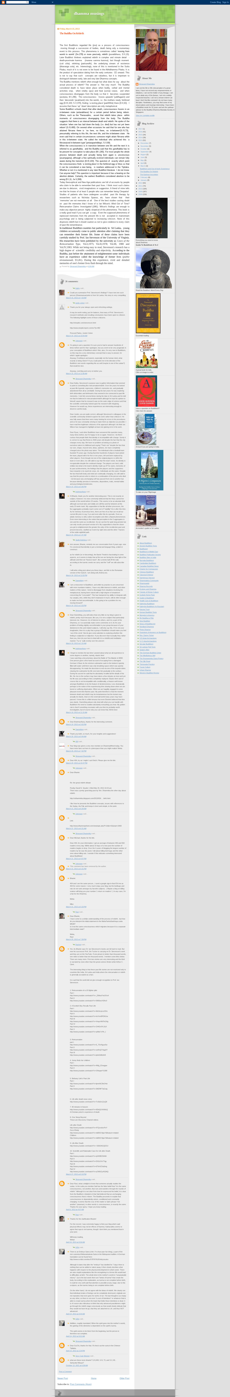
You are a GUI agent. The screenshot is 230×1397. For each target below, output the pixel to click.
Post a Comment (65, 1371)
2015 (140, 135)
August (143, 154)
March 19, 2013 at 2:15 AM (76, 643)
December (145, 143)
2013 (140, 140)
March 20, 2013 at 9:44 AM (76, 736)
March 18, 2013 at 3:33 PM (76, 605)
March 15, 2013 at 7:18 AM (76, 298)
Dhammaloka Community (149, 580)
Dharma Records (146, 586)
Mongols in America (147, 615)
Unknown (79, 341)
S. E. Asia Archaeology (148, 641)
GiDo (77, 1247)
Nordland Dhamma (147, 627)
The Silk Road (145, 661)
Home (93, 1378)
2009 (140, 191)
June (143, 157)
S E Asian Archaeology (148, 638)
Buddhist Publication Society (150, 555)
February (144, 177)
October (144, 149)
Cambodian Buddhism (148, 563)
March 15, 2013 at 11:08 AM (76, 373)
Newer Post (62, 1378)
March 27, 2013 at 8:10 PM (76, 1174)
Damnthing (79, 580)
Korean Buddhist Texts (148, 612)
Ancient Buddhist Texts (148, 546)
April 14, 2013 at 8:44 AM (75, 1314)
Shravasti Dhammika (83, 379)
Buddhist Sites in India (148, 557)
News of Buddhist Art (147, 624)
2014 (140, 137)
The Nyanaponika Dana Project (151, 658)
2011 (140, 186)
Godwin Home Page (147, 595)
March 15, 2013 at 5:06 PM (76, 487)
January (144, 180)
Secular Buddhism (146, 644)
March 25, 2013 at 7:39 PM (76, 939)
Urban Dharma (145, 670)
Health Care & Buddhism (149, 601)
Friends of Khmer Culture (149, 592)
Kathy (77, 288)
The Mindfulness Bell (147, 655)
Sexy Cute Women (82, 1356)
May (142, 160)
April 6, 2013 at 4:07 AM (75, 1209)
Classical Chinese (146, 575)
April (142, 163)
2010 (140, 189)
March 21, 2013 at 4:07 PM (76, 859)
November (145, 146)
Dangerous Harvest (147, 578)
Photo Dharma (145, 630)
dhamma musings (89, 13)
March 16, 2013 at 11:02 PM (76, 575)
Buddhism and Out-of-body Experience (155, 169)
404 (76, 741)
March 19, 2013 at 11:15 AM (76, 712)
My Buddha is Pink (147, 618)
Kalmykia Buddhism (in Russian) (152, 606)
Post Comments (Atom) (81, 1384)
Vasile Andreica (81, 540)
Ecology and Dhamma (148, 589)
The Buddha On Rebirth (149, 171)
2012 (140, 183)
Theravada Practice (147, 664)
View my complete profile (145, 115)
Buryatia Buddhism (147, 560)
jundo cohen (80, 303)
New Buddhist (145, 621)
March (143, 166)
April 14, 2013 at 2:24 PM (75, 1351)
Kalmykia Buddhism (147, 604)
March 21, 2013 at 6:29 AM (76, 809)
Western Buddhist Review (149, 673)
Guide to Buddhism (147, 598)
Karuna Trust (145, 609)
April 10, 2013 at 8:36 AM (75, 1242)
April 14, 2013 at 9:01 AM (75, 1336)
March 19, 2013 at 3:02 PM (76, 724)
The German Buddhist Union (150, 653)
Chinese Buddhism (147, 572)
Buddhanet (144, 549)
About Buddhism (146, 543)
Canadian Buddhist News (149, 566)
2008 (140, 194)
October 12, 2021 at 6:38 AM (77, 1365)
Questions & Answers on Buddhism (153, 632)
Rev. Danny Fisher (147, 635)
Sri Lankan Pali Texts (148, 647)
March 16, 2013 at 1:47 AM (76, 535)
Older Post (124, 1378)
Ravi (77, 912)
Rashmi (78, 944)
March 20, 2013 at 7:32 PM (76, 751)
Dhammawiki (144, 583)
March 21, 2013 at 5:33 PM (76, 907)
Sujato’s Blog (144, 650)
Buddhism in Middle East (149, 552)
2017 (140, 129)
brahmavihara (80, 492)
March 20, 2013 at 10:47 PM (76, 763)
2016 (140, 132)
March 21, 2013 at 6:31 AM (76, 828)
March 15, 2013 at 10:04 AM (76, 336)
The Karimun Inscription (149, 174)
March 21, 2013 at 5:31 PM (76, 869)
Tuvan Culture (145, 667)
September (145, 152)
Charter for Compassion (149, 569)
